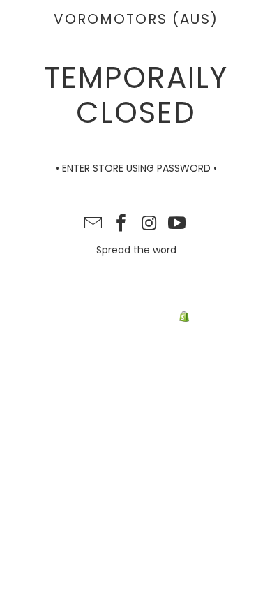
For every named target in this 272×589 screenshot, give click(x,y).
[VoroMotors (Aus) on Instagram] (149, 224)
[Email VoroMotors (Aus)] (94, 224)
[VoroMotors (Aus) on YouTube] (177, 224)
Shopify (210, 317)
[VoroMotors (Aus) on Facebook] (121, 224)
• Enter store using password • (136, 168)
